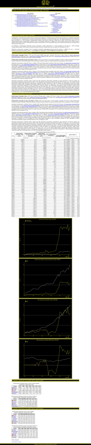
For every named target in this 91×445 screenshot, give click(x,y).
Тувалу (14, 393)
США (14, 417)
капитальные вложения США (72, 71)
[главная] (45, 5)
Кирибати (15, 392)
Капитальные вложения (25, 8)
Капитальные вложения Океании (48, 8)
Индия (14, 420)
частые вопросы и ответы (16, 441)
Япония (15, 418)
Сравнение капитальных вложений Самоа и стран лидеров (26, 23)
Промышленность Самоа (57, 26)
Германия (15, 421)
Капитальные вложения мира (35, 8)
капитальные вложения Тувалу (31, 64)
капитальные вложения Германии (24, 73)
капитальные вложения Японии (62, 72)
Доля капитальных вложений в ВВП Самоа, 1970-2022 (27, 19)
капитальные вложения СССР (33, 72)
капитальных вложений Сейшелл (37, 56)
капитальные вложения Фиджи (27, 65)
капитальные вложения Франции (56, 73)
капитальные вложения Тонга (72, 63)
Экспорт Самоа (55, 21)
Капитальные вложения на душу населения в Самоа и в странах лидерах (30, 26)
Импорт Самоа (55, 22)
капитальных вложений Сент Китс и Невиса (66, 97)
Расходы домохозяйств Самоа (60, 17)
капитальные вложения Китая (71, 112)
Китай (14, 415)
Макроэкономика (16, 8)
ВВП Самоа (52, 15)
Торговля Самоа (55, 29)
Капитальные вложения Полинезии (61, 8)
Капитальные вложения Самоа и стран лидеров (26, 25)
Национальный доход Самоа (55, 32)
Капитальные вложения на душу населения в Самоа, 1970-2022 (29, 17)
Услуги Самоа (55, 31)
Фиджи (15, 387)
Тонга (14, 390)
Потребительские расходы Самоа (58, 16)
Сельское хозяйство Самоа (57, 25)
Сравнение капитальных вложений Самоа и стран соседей (26, 20)
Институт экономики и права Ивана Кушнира (43, 444)
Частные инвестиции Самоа (57, 19)
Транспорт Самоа (55, 30)
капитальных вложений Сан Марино (38, 97)
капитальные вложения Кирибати (58, 64)
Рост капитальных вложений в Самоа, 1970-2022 (26, 18)
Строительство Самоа (56, 28)
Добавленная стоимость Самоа (56, 23)
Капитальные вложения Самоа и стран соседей (25, 21)
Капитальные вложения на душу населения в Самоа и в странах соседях (30, 22)
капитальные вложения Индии (23, 114)
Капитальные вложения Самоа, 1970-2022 (23, 14)
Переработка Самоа (58, 27)
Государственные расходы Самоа (60, 18)
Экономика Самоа (53, 14)
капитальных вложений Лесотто (62, 56)
